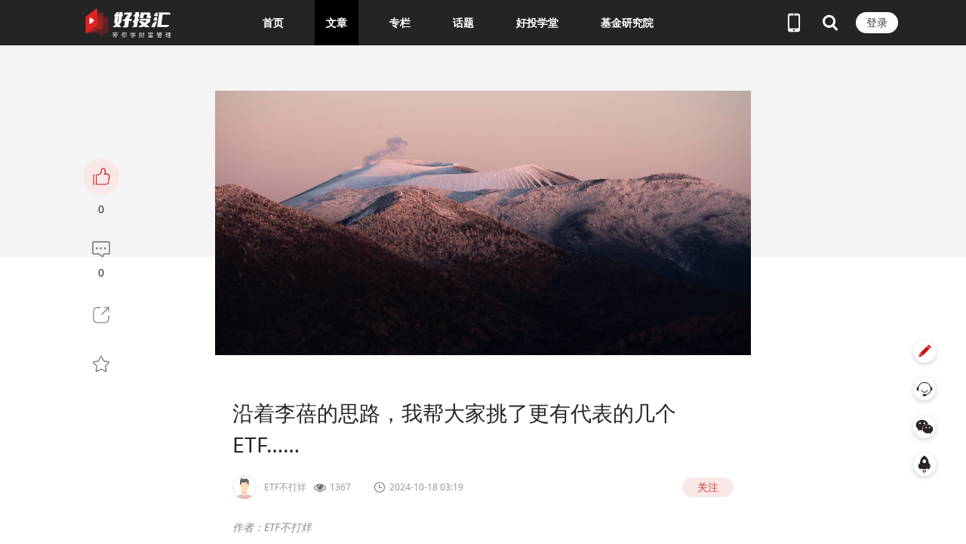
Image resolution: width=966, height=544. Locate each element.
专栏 (400, 22)
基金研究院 (627, 22)
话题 (463, 22)
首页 (273, 22)
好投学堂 (537, 22)
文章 (336, 22)
